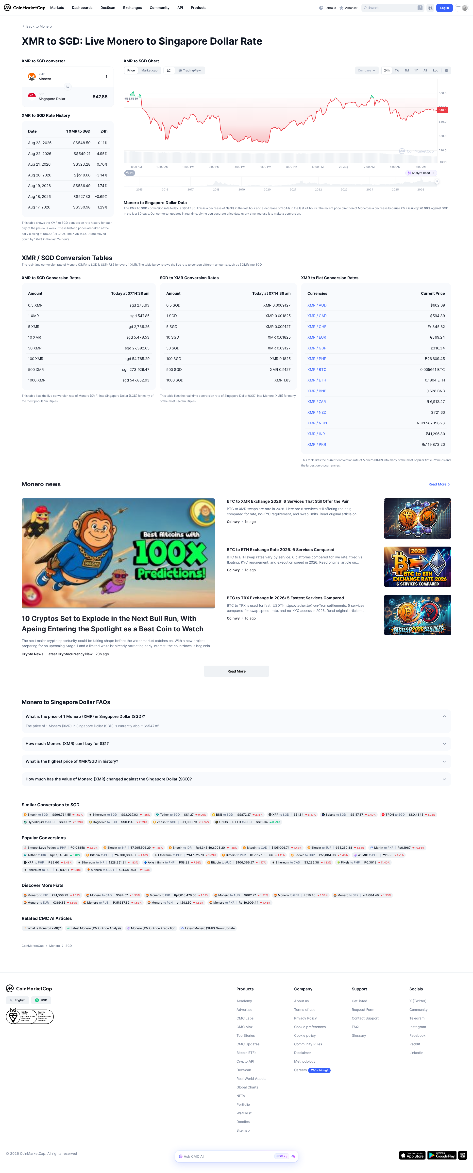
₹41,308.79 (54, 895)
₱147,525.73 (187, 855)
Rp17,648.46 (54, 855)
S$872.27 (239, 814)
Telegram (416, 1018)
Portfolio (243, 1104)
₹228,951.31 (110, 862)
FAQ (355, 1027)
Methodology (305, 1061)
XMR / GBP (316, 348)
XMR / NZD (316, 412)
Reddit (414, 1044)
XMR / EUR (316, 337)
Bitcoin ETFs (246, 1053)
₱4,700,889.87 (119, 855)
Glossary (359, 1035)
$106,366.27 (238, 862)
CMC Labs (245, 1018)
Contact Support (365, 1018)
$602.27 (243, 895)
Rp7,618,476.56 (179, 895)
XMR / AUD (317, 305)
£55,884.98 (321, 855)
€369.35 (52, 902)
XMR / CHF (316, 326)
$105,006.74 (274, 847)
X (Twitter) (417, 1001)
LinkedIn (416, 1053)
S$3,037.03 (121, 814)
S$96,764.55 (55, 814)
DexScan (243, 1070)
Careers (300, 1070)
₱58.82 (174, 862)
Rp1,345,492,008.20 (205, 847)
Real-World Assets (251, 1078)
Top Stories (245, 1035)
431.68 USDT (120, 870)
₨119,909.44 (241, 902)
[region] (183, 8)
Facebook (417, 1035)
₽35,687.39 (114, 902)
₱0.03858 (63, 847)
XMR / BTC (316, 369)
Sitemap (243, 1130)
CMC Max (244, 1027)
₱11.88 (381, 855)
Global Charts (247, 1087)
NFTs (240, 1096)
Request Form (363, 1009)
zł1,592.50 (177, 902)
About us (301, 1001)
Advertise (244, 1009)
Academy (244, 1001)
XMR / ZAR (316, 401)
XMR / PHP (316, 358)
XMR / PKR (316, 444)
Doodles (243, 1122)
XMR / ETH (316, 380)
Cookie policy (305, 1035)
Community (418, 1009)
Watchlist (244, 1113)
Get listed (359, 1001)
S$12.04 (249, 822)
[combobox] (367, 70)
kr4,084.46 (364, 895)
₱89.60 (50, 862)
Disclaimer (302, 1053)
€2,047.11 (54, 870)
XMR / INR (316, 433)
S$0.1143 (120, 822)
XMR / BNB (316, 391)
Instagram (417, 1027)
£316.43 (303, 895)
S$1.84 (294, 814)
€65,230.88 (337, 847)
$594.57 (115, 895)
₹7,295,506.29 (135, 847)
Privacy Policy (305, 1018)
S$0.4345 (410, 814)
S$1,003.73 (183, 822)
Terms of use (304, 1009)
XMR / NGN (317, 423)
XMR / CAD (317, 315)
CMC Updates (248, 1044)
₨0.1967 (399, 847)
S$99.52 (55, 822)
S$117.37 (351, 814)
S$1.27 (183, 814)
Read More (437, 484)
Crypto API (245, 1061)
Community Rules (308, 1044)
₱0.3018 (365, 862)
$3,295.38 (303, 862)
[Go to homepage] (24, 7)
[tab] (169, 70)
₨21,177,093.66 (255, 855)
